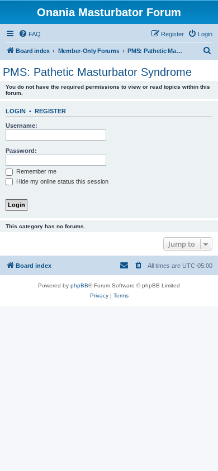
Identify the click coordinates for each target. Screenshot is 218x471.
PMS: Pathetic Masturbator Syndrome (97, 72)
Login (16, 111)
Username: (21, 125)
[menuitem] (29, 34)
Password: (21, 150)
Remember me (35, 171)
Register (50, 111)
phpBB (79, 285)
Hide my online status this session (61, 181)
